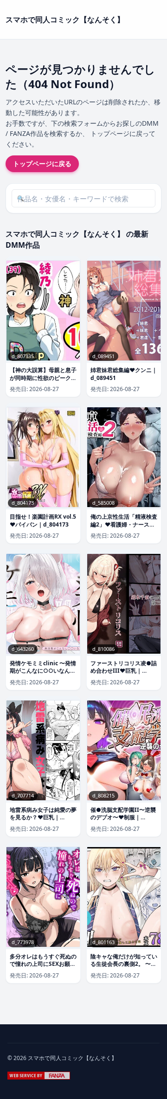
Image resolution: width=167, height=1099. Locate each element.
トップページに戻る (42, 163)
